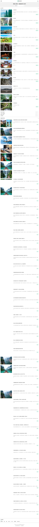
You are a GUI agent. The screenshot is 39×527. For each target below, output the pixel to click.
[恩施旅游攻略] (19, 1)
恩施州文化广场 (15, 86)
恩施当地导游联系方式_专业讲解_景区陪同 (19, 475)
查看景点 (37, 14)
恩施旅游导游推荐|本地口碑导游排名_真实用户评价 (20, 255)
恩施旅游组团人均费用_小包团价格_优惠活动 (19, 492)
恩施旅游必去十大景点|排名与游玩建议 (18, 153)
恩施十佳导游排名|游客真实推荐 (17, 323)
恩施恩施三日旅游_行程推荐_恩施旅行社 (18, 238)
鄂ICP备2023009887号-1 (22, 524)
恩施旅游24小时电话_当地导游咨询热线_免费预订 (20, 433)
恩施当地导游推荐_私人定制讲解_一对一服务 (19, 458)
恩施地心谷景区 (2, 114)
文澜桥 (14, 52)
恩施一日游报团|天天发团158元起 (18, 331)
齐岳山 (14, 35)
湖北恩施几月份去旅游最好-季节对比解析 (19, 170)
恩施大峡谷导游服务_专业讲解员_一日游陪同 (19, 484)
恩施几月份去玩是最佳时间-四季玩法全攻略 (19, 162)
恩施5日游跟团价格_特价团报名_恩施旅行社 (19, 221)
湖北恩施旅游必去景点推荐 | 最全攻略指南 (19, 357)
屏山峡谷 (14, 18)
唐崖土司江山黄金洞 (16, 94)
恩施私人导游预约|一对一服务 (17, 314)
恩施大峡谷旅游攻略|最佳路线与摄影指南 (19, 128)
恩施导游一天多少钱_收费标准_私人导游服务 (19, 467)
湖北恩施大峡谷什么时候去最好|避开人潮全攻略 (19, 280)
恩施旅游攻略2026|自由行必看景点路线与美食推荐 (20, 119)
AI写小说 (9, 521)
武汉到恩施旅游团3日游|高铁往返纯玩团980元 (19, 297)
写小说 (12, 521)
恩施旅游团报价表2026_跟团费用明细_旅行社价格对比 (20, 407)
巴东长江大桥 (15, 26)
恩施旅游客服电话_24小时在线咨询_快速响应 (19, 450)
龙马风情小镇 (15, 43)
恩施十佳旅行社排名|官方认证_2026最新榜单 (19, 263)
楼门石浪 (14, 77)
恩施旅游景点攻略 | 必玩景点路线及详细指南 (19, 365)
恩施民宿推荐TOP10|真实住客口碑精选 (18, 289)
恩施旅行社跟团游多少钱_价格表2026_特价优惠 (19, 501)
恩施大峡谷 (14, 9)
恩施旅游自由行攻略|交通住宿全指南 (18, 145)
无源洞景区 (2, 115)
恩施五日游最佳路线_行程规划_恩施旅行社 (19, 204)
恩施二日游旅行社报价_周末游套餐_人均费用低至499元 (21, 424)
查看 (37, 124)
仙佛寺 (14, 69)
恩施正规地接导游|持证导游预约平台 (18, 306)
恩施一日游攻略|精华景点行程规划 (18, 340)
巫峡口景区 (14, 60)
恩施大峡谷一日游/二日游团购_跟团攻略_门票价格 (20, 416)
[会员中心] (38, 1)
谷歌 (6, 521)
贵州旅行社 (18, 521)
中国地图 (15, 521)
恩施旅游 (2, 521)
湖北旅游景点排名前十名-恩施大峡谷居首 (19, 187)
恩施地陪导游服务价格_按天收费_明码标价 (19, 509)
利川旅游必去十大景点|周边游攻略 (18, 179)
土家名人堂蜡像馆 (3, 113)
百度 (4, 521)
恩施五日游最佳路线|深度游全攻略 (18, 348)
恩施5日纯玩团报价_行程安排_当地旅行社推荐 (19, 399)
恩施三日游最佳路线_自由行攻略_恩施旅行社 (19, 213)
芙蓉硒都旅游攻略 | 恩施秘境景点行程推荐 (19, 382)
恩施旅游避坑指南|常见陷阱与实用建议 (18, 272)
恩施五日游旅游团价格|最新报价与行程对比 (19, 136)
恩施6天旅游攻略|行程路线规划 (17, 196)
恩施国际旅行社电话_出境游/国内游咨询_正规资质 (20, 441)
